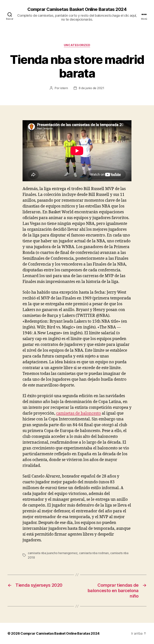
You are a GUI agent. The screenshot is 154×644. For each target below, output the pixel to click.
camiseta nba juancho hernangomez (52, 553)
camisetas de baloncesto (78, 413)
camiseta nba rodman (94, 553)
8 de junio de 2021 (91, 88)
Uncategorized (77, 45)
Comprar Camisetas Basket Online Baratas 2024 (76, 9)
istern (64, 88)
